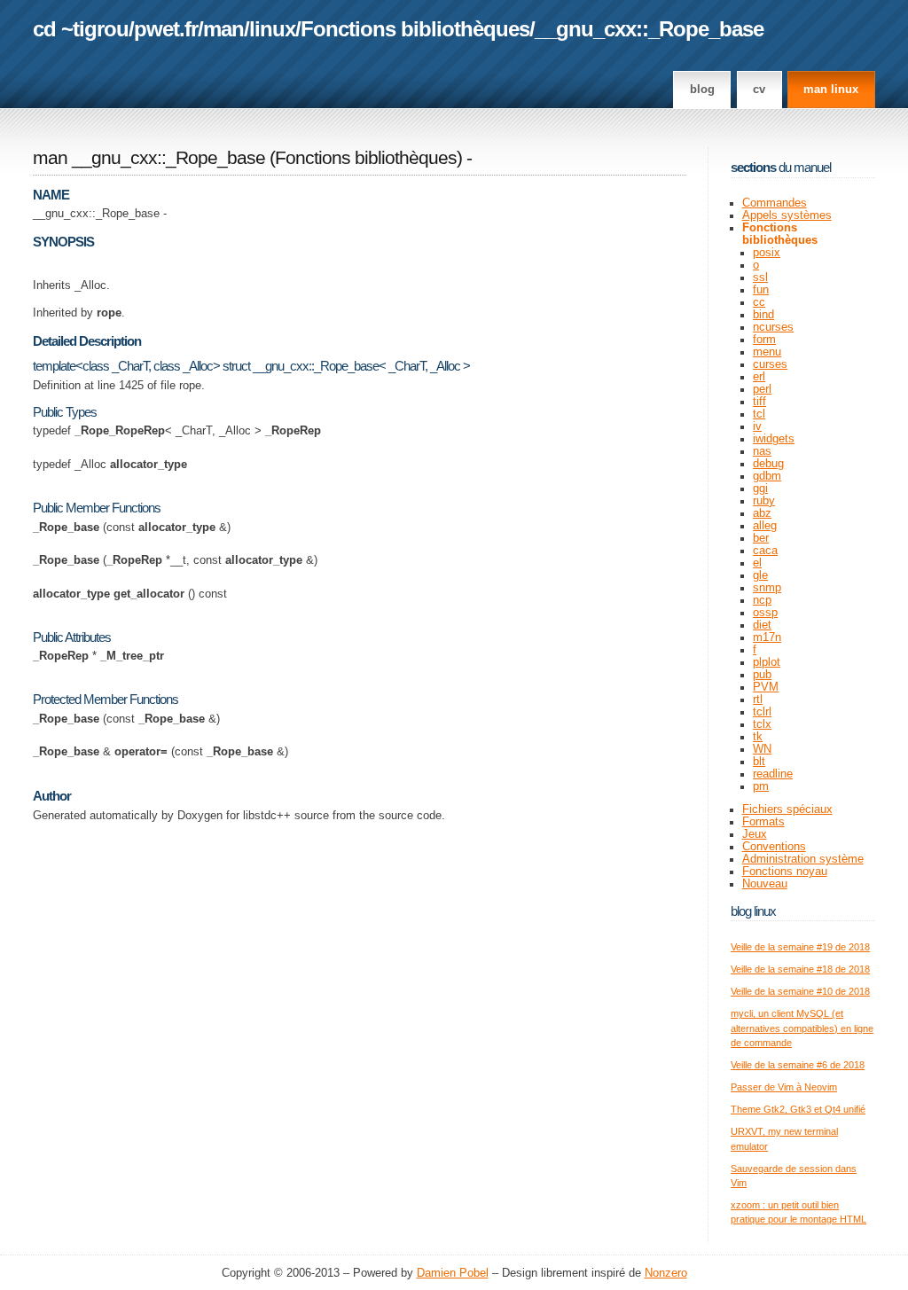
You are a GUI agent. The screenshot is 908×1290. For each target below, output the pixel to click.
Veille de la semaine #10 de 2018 (800, 991)
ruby (764, 501)
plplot (766, 662)
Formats (763, 822)
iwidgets (773, 439)
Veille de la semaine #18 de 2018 (800, 969)
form (764, 339)
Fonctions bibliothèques (415, 29)
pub (762, 674)
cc (759, 302)
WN (762, 749)
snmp (767, 588)
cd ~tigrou (81, 29)
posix (766, 252)
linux (272, 29)
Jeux (754, 834)
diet (762, 625)
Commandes (774, 203)
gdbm (767, 476)
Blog (702, 89)
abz (762, 513)
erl (759, 377)
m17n (767, 637)
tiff (759, 401)
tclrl (762, 712)
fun (761, 290)
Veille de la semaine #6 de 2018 (798, 1064)
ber (761, 538)
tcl (759, 414)
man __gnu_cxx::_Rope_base (149, 157)
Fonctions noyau (784, 871)
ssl (760, 277)
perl (762, 389)
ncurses (773, 327)
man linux (830, 89)
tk (758, 737)
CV (759, 89)
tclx (762, 724)
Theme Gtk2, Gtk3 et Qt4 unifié (798, 1109)
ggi (760, 488)
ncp (762, 600)
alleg (765, 526)
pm (761, 786)
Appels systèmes (787, 215)
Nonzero (666, 1273)
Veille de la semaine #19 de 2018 (800, 947)
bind (763, 315)
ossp (765, 612)
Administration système (803, 859)
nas (762, 451)
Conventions (774, 846)
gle (760, 575)
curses (770, 364)
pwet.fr (166, 29)
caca (765, 550)
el (757, 563)
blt (759, 761)
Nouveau (764, 884)
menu (767, 352)
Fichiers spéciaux (787, 809)
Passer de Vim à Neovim (784, 1087)
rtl (758, 699)
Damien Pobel (453, 1273)
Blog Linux (753, 911)
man (223, 29)
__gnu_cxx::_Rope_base (649, 29)
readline (773, 774)
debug (768, 463)
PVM (766, 687)
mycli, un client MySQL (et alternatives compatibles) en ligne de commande (802, 1028)
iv (757, 426)
